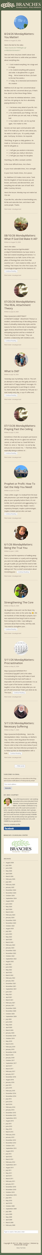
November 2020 (11, 1011)
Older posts (19, 766)
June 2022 (9, 967)
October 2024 (10, 895)
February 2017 (10, 1071)
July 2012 (8, 1154)
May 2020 (9, 1025)
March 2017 (9, 1069)
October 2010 (10, 1192)
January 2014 (10, 1110)
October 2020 (10, 1014)
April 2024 (9, 909)
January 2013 (10, 1137)
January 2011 (10, 1184)
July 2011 (8, 1170)
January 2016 (10, 1082)
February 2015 (10, 1091)
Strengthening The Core (18, 602)
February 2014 (10, 1107)
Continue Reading (10, 271)
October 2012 (10, 1146)
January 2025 (10, 887)
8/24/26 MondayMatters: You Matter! (19, 35)
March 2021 (9, 1000)
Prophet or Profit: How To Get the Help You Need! (19, 485)
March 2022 (9, 975)
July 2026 (8, 865)
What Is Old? (11, 371)
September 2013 (11, 1118)
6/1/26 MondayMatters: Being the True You (18, 546)
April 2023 (9, 939)
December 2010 (11, 1187)
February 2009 (10, 1225)
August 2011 (10, 1167)
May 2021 (9, 994)
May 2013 (9, 1129)
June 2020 (9, 1022)
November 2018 (11, 1052)
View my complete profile (12, 824)
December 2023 (11, 920)
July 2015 (8, 1085)
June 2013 (9, 1126)
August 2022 (10, 961)
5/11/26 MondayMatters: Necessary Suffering (19, 724)
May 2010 (9, 1200)
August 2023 (10, 928)
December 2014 (11, 1093)
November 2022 (11, 953)
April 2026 (9, 874)
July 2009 (8, 1211)
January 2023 (10, 948)
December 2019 (11, 1036)
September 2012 (11, 1148)
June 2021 (9, 992)
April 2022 (9, 972)
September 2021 (11, 989)
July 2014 (8, 1099)
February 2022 (10, 978)
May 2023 (9, 937)
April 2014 (9, 1104)
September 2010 (11, 1195)
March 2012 (9, 1159)
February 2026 (10, 879)
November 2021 (11, 986)
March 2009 (9, 1222)
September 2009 (11, 1209)
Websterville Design (21, 1245)
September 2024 (11, 898)
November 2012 (11, 1143)
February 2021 (10, 1003)
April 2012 (9, 1157)
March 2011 (9, 1178)
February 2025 (10, 885)
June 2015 (9, 1088)
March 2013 (9, 1132)
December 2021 (11, 983)
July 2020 (8, 1019)
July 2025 (8, 882)
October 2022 (10, 956)
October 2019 (10, 1038)
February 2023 (10, 945)
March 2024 (9, 912)
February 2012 (10, 1162)
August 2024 (10, 901)
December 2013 (11, 1113)
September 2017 (11, 1063)
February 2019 (10, 1047)
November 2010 (11, 1189)
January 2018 (10, 1058)
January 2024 (10, 917)
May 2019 (9, 1041)
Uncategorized (16, 209)
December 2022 (11, 950)
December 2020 (11, 1008)
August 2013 (10, 1121)
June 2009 (9, 1214)
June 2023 (9, 934)
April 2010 (9, 1203)
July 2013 (8, 1124)
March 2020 (9, 1030)
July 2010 (8, 1198)
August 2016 (10, 1080)
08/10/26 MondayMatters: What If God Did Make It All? (20, 237)
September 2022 (11, 959)
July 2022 (8, 964)
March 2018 (9, 1055)
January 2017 (10, 1074)
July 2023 (8, 931)
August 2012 (10, 1151)
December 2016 (11, 1077)
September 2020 (11, 1016)
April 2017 (9, 1066)
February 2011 (10, 1181)
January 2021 (10, 1005)
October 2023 (10, 926)
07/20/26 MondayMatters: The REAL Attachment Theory (20, 305)
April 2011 (9, 1176)
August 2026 (10, 863)
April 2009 (9, 1220)
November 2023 (11, 923)
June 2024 (9, 904)
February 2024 (10, 915)
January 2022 (10, 981)
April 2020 (9, 1027)
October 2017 (10, 1060)
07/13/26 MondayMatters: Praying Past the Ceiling (20, 427)
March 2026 (9, 876)
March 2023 (9, 942)
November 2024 (11, 893)
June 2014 (9, 1102)
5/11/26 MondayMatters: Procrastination (19, 661)
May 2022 (9, 970)
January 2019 (10, 1049)
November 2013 (11, 1115)
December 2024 (11, 890)
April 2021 (9, 997)
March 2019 (9, 1044)
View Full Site (21, 1248)
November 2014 (11, 1096)
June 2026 (9, 868)
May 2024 (9, 906)
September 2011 (11, 1165)
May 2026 (9, 871)
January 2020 (10, 1033)
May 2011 (9, 1173)
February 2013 (10, 1135)
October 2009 (10, 1206)
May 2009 (9, 1217)
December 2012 (11, 1140)
